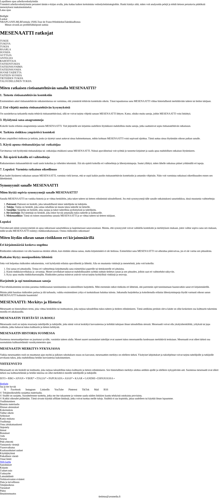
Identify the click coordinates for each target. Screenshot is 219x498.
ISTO (3, 378)
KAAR (78, 378)
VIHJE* (30, 378)
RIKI (10, 378)
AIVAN (19, 378)
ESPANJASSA (105, 378)
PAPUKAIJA (56, 378)
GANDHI (90, 378)
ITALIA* (41, 378)
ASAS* (69, 378)
